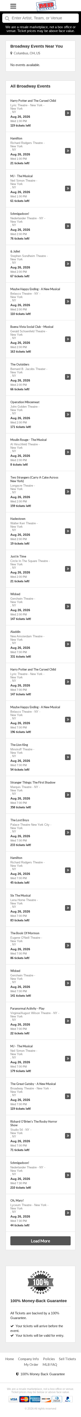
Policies (49, 1359)
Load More (40, 1240)
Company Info (28, 1359)
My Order (31, 1364)
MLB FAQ (50, 1364)
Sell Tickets (67, 1359)
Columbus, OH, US (26, 53)
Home (9, 1359)
